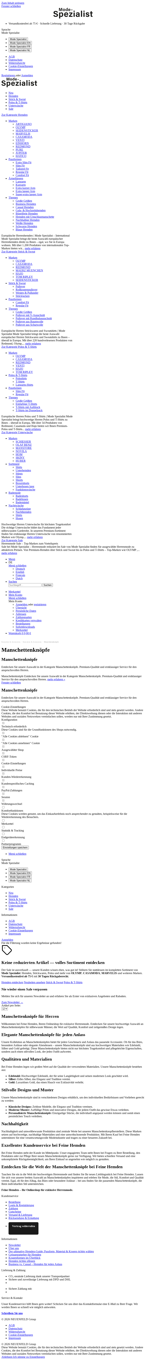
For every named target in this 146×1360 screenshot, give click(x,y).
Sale (11, 908)
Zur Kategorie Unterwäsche (17, 432)
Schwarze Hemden (26, 226)
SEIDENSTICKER (27, 130)
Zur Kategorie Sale (12, 540)
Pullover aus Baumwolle (29, 321)
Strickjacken (23, 295)
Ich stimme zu (21, 1356)
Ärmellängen (16, 178)
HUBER (21, 460)
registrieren (40, 604)
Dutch (19, 578)
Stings (19, 473)
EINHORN (22, 143)
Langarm (21, 181)
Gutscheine (15, 1211)
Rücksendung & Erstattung (24, 1218)
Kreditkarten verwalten (28, 620)
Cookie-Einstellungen (21, 66)
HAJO (19, 273)
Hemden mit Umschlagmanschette (35, 216)
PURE (19, 149)
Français (20, 575)
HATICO (21, 156)
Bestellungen (23, 623)
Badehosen (22, 499)
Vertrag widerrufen (23, 1226)
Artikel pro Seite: (11, 1005)
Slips (18, 476)
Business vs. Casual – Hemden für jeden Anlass (35, 1264)
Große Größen (24, 200)
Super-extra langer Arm (29, 194)
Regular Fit (22, 172)
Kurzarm (21, 184)
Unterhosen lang (25, 486)
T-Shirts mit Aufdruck (28, 407)
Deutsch (20, 568)
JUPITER (21, 152)
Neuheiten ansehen (34, 982)
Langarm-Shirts (24, 384)
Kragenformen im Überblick (24, 1257)
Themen (13, 197)
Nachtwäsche (16, 505)
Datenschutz (15, 59)
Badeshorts (22, 495)
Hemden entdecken (12, 982)
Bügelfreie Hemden (27, 213)
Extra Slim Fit (23, 162)
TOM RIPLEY (24, 276)
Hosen (19, 518)
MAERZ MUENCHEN (29, 270)
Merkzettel (22, 630)
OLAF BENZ (24, 444)
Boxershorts (22, 483)
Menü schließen (17, 565)
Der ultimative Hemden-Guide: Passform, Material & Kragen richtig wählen (51, 1251)
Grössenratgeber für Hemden (25, 1254)
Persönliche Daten (26, 610)
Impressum (15, 69)
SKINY (20, 457)
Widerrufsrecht (17, 62)
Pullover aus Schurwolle (29, 324)
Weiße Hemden (24, 223)
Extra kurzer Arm (25, 187)
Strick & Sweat (17, 283)
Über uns (14, 1248)
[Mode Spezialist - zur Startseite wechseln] (73, 17)
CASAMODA (24, 136)
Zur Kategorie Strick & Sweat (18, 251)
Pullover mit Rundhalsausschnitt (34, 318)
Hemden (13, 896)
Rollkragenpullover (26, 289)
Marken (13, 120)
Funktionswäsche (25, 489)
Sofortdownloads (25, 626)
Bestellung (14, 1202)
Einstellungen (37, 1356)
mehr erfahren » (56, 679)
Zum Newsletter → (12, 1002)
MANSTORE (24, 447)
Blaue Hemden (24, 229)
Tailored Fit (22, 168)
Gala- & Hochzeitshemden (31, 210)
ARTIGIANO (24, 124)
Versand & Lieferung (20, 1214)
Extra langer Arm (25, 191)
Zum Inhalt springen (12, 2)
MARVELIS (23, 133)
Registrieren (8, 75)
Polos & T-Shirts (18, 375)
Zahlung (13, 1208)
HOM (19, 454)
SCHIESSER (23, 441)
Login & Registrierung (21, 1205)
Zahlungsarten (24, 617)
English (20, 571)
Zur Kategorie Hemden (14, 114)
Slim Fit (20, 165)
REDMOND (23, 146)
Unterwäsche (16, 905)
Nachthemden (23, 511)
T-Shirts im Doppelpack (29, 410)
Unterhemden (23, 470)
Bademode (15, 492)
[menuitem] (77, 56)
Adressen (21, 614)
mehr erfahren (32, 248)
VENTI (20, 140)
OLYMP (20, 127)
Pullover (20, 286)
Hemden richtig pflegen (22, 1261)
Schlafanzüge (23, 508)
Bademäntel (22, 502)
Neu (11, 892)
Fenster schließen (11, 6)
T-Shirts (20, 381)
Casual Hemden (25, 207)
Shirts (19, 467)
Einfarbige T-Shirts (26, 403)
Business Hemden (26, 203)
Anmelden (27, 75)
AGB (12, 56)
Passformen (15, 159)
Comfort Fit (22, 175)
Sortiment (14, 463)
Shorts (19, 479)
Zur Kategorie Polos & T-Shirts (19, 346)
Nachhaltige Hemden (28, 219)
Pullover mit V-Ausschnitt (30, 315)
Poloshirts (21, 378)
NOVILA (21, 451)
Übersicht (21, 607)
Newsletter (15, 1245)
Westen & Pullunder (27, 292)
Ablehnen (7, 1356)
